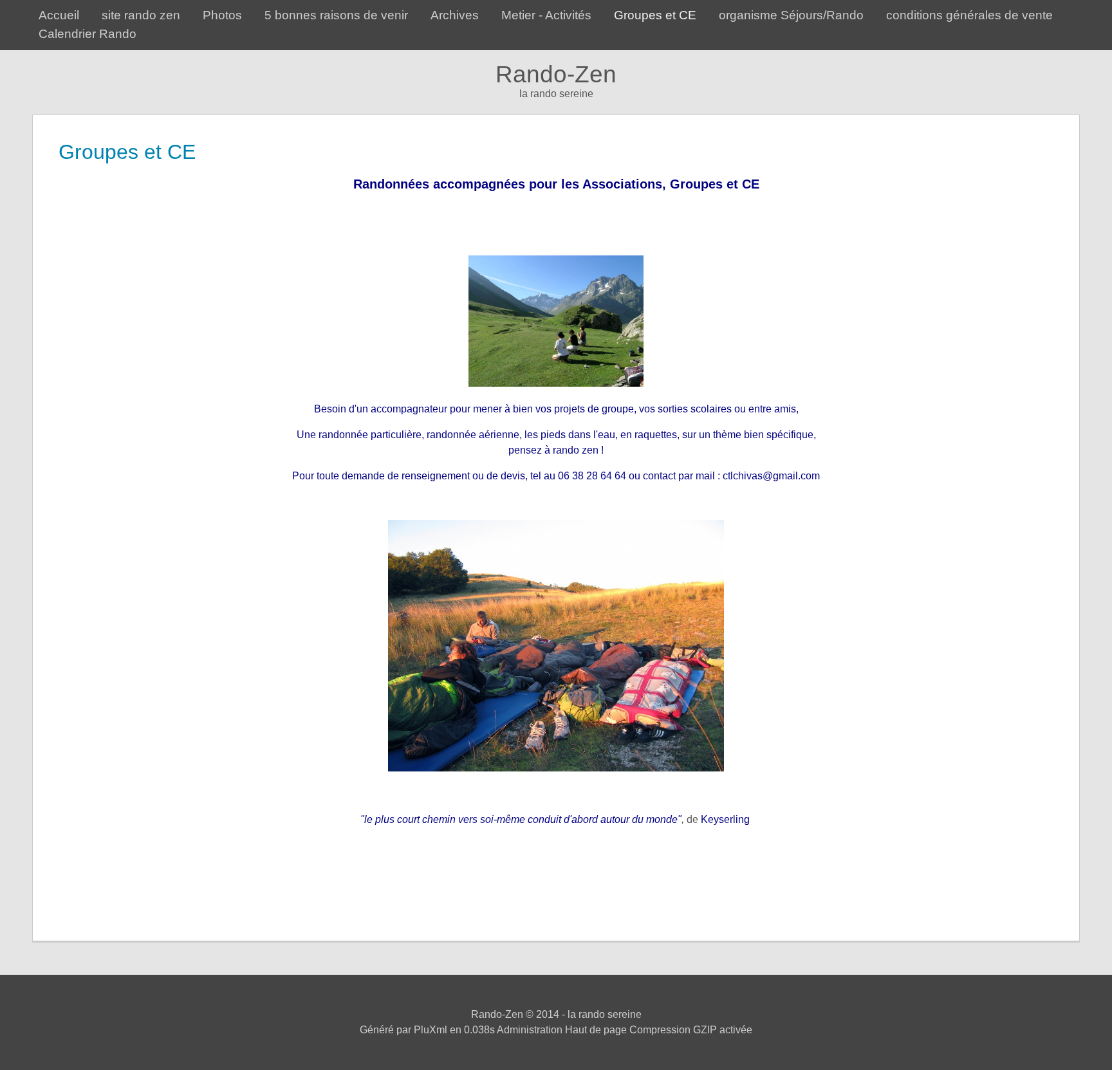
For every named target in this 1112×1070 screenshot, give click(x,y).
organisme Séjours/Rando (791, 15)
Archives (455, 15)
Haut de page (596, 1029)
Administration (529, 1029)
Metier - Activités (546, 15)
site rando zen (141, 15)
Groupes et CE (655, 15)
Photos (222, 15)
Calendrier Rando (87, 34)
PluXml (430, 1029)
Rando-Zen (556, 74)
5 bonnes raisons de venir (336, 15)
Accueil (59, 15)
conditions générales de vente (969, 15)
